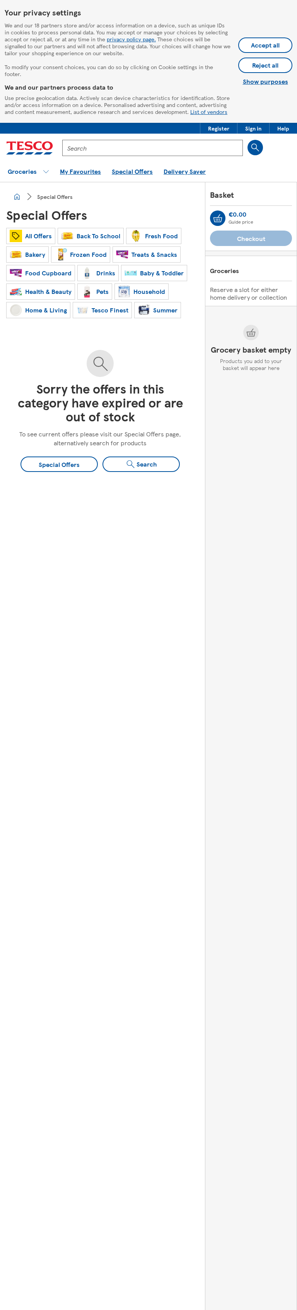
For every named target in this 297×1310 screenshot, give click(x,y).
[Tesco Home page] (29, 148)
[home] (17, 196)
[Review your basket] (217, 218)
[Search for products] (255, 147)
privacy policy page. (131, 39)
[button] (218, 128)
